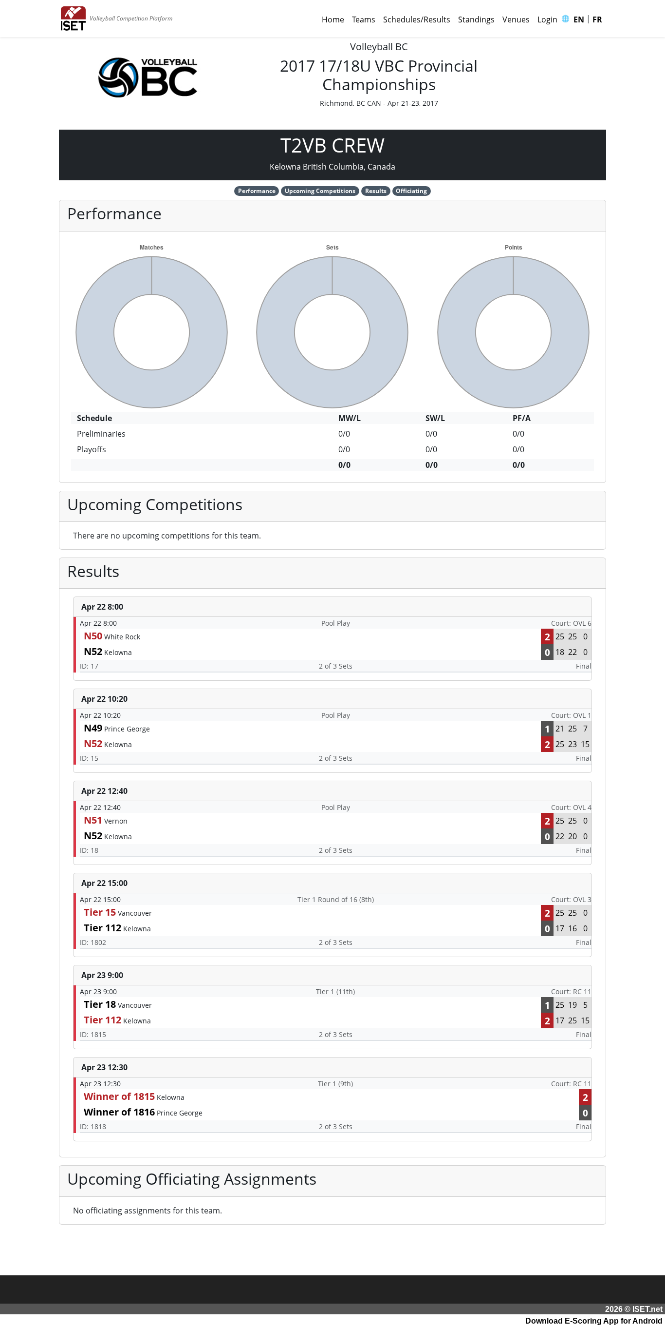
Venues (516, 19)
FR (597, 19)
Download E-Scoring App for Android (594, 1321)
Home (333, 19)
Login (547, 19)
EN (578, 19)
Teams (363, 19)
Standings (476, 19)
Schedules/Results (416, 19)
